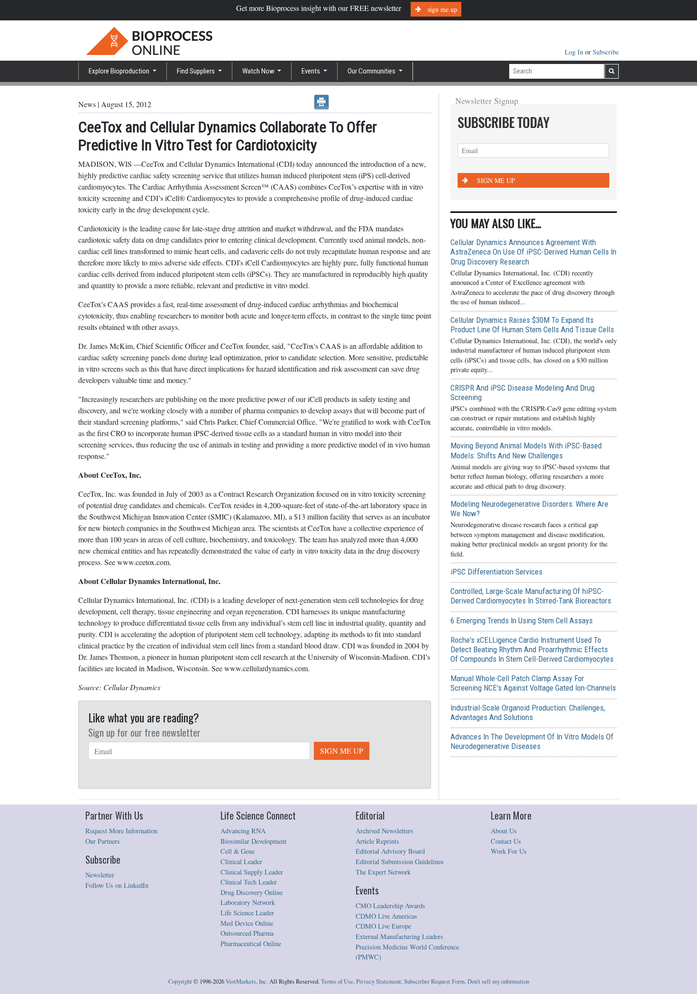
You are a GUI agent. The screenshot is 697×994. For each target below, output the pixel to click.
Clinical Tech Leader (248, 881)
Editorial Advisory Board (390, 851)
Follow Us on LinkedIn (116, 885)
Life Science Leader (247, 912)
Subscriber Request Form (434, 981)
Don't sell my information (498, 981)
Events (311, 71)
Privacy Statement (378, 981)
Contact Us (506, 841)
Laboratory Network (247, 902)
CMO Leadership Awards (390, 905)
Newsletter (99, 874)
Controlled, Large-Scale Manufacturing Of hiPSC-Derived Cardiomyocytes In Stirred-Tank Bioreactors (530, 595)
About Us (504, 830)
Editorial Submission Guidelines (400, 861)
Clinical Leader (241, 861)
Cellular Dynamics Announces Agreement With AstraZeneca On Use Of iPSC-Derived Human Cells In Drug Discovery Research (533, 251)
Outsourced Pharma (247, 933)
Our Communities (372, 71)
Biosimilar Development (253, 841)
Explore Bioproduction (120, 71)
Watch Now (259, 71)
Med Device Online (246, 923)
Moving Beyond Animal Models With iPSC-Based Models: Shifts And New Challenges (526, 450)
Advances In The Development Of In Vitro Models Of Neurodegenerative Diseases (532, 741)
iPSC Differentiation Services (496, 571)
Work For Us (509, 851)
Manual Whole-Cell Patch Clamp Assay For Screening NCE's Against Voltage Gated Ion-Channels (533, 683)
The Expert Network (383, 871)
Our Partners (102, 841)
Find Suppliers (196, 71)
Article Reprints (377, 841)
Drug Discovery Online (251, 892)
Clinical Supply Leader (251, 871)
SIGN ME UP (341, 751)
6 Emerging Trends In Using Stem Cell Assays (521, 620)
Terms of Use (337, 981)
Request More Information (121, 830)
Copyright (180, 981)
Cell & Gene (237, 851)
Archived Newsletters (384, 830)
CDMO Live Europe (383, 925)
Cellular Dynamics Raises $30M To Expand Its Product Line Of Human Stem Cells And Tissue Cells (532, 324)
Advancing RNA (243, 830)
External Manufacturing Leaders (399, 936)
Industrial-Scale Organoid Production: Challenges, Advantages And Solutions (527, 712)
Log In (575, 51)
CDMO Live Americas (386, 916)
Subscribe (606, 51)
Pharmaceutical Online (250, 943)
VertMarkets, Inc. (247, 981)
